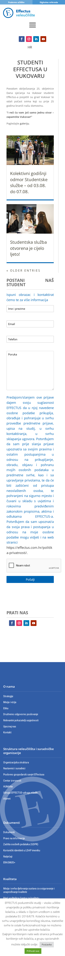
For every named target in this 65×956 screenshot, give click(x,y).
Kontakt (7, 732)
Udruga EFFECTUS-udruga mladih (20, 792)
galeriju (24, 123)
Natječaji (7, 856)
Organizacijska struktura (16, 762)
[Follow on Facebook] (22, 39)
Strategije (8, 696)
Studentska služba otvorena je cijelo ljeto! (28, 248)
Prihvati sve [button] (33, 951)
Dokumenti (9, 832)
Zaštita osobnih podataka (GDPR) (20, 844)
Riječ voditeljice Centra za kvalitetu (21, 898)
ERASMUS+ (9, 862)
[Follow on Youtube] (43, 39)
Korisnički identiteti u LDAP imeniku (21, 850)
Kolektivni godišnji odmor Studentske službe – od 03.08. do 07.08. (28, 182)
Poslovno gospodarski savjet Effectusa (23, 774)
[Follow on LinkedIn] (36, 39)
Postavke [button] (47, 944)
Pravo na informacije (14, 838)
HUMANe (8, 786)
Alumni (6, 798)
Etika (5, 708)
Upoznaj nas (9, 726)
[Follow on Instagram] (29, 39)
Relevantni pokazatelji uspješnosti (20, 720)
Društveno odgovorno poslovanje (20, 714)
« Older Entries (23, 271)
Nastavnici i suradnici (14, 768)
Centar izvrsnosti (12, 780)
